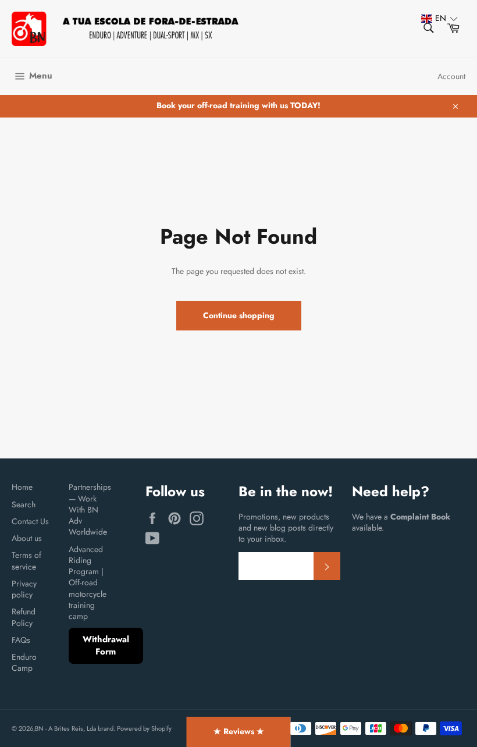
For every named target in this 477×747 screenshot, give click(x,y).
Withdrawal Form (106, 645)
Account (451, 76)
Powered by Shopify (144, 728)
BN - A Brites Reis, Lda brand (74, 728)
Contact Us (30, 521)
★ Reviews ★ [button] (238, 731)
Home (22, 487)
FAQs (21, 640)
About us (27, 538)
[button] (433, 18)
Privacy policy (24, 589)
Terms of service (26, 560)
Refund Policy (23, 617)
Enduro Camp (24, 662)
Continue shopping (239, 315)
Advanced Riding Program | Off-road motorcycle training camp (87, 582)
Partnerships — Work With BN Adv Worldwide (90, 509)
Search (23, 504)
